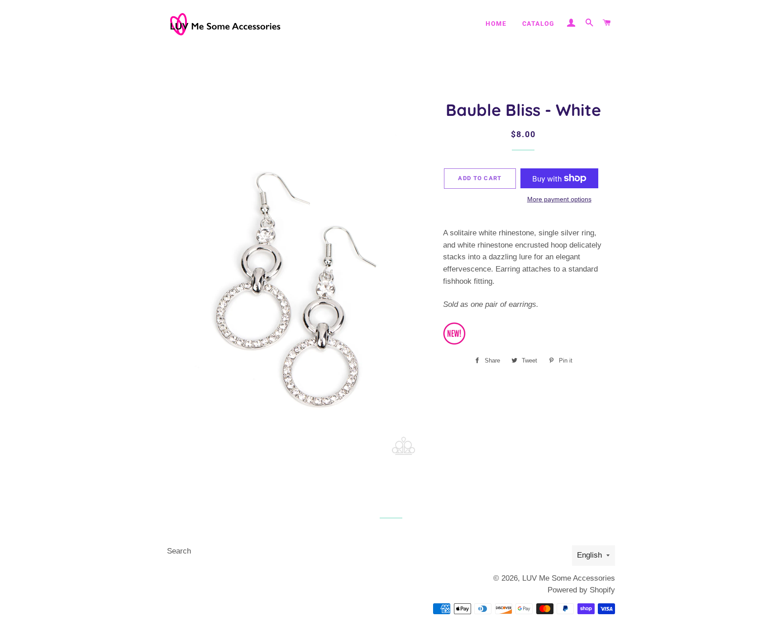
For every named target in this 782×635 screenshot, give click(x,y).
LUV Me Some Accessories (568, 578)
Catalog (538, 23)
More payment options (559, 199)
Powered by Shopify (581, 590)
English (589, 555)
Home (496, 23)
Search (179, 551)
